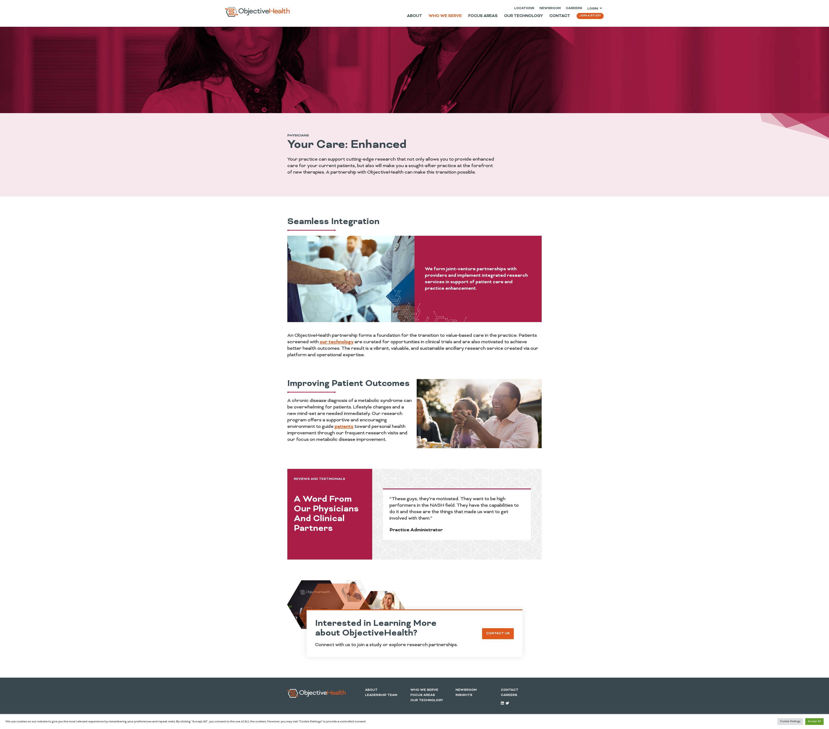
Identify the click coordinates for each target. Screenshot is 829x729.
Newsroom (550, 8)
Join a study (590, 15)
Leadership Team (381, 695)
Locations (524, 8)
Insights (464, 695)
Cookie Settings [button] (790, 721)
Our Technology (426, 700)
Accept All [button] (814, 721)
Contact (509, 690)
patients (344, 426)
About (371, 690)
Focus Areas (422, 695)
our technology (336, 342)
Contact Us (498, 633)
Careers (574, 8)
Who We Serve (424, 690)
